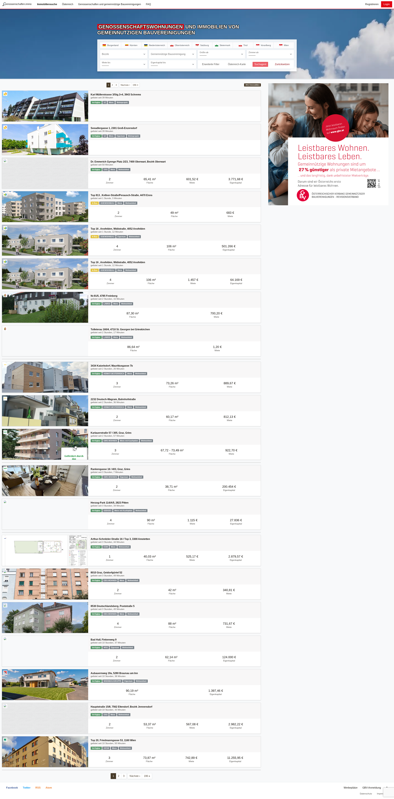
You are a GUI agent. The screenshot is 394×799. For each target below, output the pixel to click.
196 (135, 85)
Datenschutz (366, 793)
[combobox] (124, 54)
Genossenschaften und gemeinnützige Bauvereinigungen (109, 4)
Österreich (67, 4)
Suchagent (260, 64)
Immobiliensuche (47, 4)
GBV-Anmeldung (371, 787)
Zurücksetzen (282, 64)
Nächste (125, 85)
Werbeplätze (351, 787)
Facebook (12, 787)
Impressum (382, 793)
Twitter (26, 787)
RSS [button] (38, 787)
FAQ (148, 4)
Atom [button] (49, 787)
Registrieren (372, 4)
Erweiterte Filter (210, 64)
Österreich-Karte (237, 64)
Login (387, 4)
